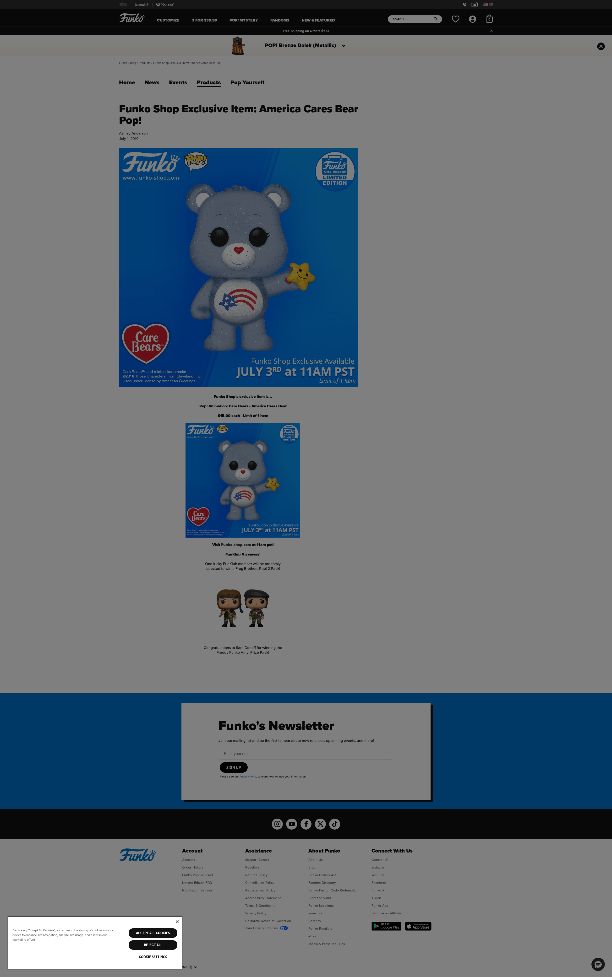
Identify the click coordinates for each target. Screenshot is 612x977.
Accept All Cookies (153, 933)
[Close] (177, 921)
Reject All (153, 945)
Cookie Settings (153, 957)
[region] (95, 942)
